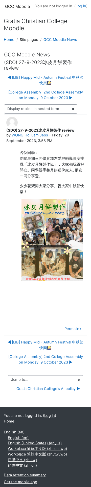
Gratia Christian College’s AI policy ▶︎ (48, 388)
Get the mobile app (20, 482)
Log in (81, 6)
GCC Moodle (17, 6)
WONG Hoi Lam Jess (30, 135)
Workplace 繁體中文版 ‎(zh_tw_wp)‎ (37, 454)
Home (9, 39)
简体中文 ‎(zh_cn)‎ (22, 465)
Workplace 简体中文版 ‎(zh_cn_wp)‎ (37, 448)
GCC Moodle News (60, 39)
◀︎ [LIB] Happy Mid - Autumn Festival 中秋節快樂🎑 (45, 80)
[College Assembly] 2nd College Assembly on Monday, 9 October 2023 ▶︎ (45, 95)
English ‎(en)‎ (14, 432)
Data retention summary (25, 475)
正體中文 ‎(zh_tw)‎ (22, 460)
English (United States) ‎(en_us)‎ (35, 443)
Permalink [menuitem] (72, 328)
